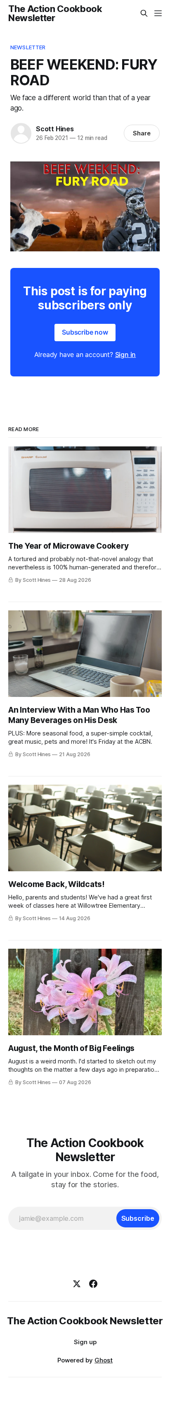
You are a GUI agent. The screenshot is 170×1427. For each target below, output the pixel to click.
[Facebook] (93, 1284)
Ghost (103, 1360)
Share (142, 133)
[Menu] (158, 13)
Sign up (85, 1342)
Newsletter (27, 47)
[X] (77, 1284)
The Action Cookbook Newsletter (55, 13)
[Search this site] (144, 13)
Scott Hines (55, 129)
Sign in (125, 354)
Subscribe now (85, 332)
